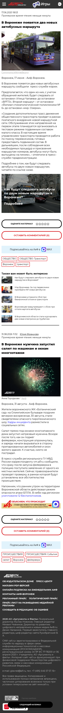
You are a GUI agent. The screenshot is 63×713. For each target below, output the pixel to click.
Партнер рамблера (29, 698)
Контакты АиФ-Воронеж (18, 594)
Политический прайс (43, 598)
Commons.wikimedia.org (15, 72)
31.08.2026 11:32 (9, 334)
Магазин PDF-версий (15, 585)
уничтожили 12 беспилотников (21, 495)
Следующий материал (30, 705)
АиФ (23, 398)
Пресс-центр (44, 581)
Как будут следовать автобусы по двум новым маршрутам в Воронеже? (29, 193)
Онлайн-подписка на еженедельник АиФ (29, 589)
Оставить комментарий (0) (31, 235)
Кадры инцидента (19, 422)
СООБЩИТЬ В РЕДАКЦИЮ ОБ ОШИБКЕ (25, 609)
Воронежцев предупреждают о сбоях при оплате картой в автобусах (35, 308)
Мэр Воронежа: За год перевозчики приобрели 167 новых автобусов (32, 288)
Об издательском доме (18, 581)
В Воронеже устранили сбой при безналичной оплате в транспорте (31, 298)
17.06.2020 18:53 (10, 12)
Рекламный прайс (14, 598)
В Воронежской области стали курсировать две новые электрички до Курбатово (36, 317)
